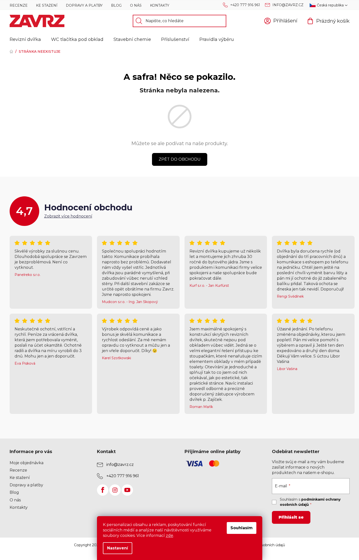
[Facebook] (102, 490)
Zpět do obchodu (180, 159)
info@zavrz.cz (287, 5)
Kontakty (159, 5)
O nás (136, 5)
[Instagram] (115, 490)
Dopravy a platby (84, 5)
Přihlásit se (291, 517)
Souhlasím (241, 528)
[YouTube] (127, 490)
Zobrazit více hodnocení (68, 216)
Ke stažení (46, 5)
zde (169, 535)
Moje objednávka (26, 462)
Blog (116, 5)
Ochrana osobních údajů (264, 545)
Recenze (19, 5)
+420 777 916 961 (245, 5)
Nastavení (117, 548)
